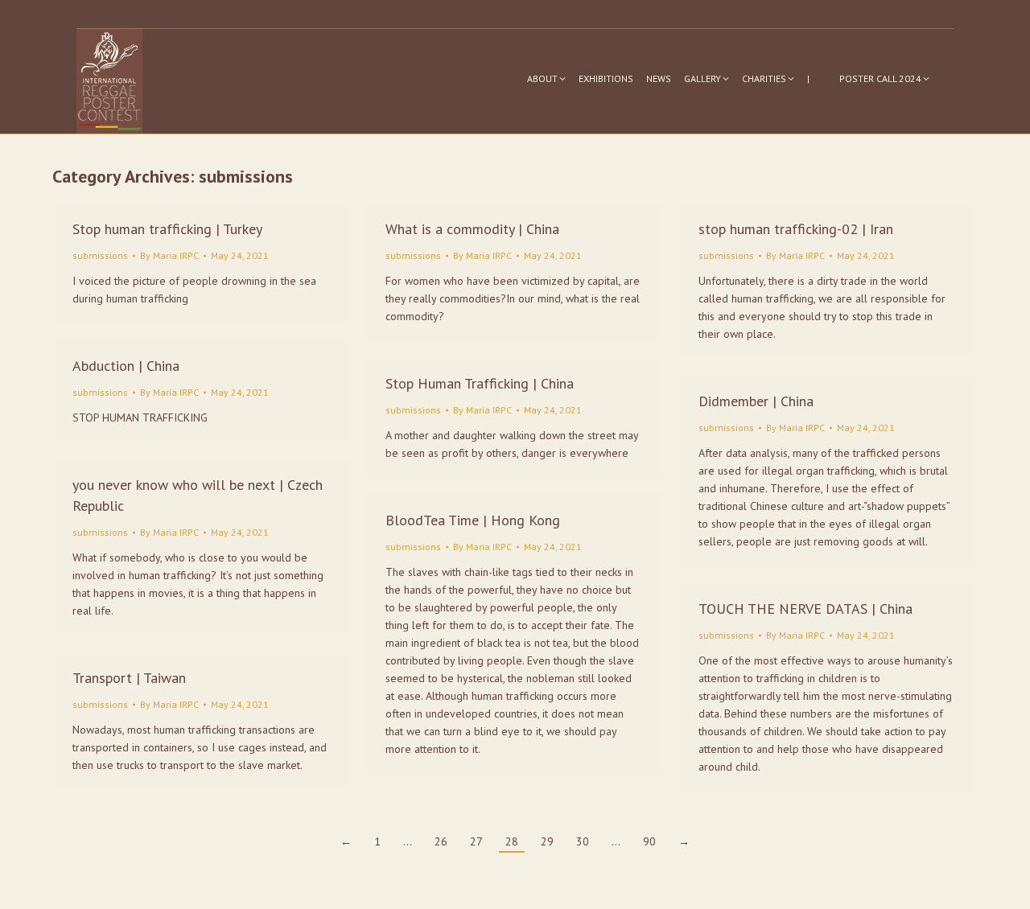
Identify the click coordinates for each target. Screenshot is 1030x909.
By (169, 255)
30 (582, 841)
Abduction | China (125, 365)
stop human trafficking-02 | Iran (795, 229)
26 (441, 841)
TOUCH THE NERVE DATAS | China (805, 608)
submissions (100, 255)
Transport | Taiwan (129, 677)
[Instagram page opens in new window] (894, 14)
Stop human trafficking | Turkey (167, 229)
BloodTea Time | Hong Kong (472, 520)
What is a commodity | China (472, 229)
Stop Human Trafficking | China (479, 383)
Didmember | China (756, 401)
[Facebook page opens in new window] (918, 14)
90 (649, 841)
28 (511, 841)
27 (476, 841)
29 (547, 841)
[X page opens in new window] (943, 14)
